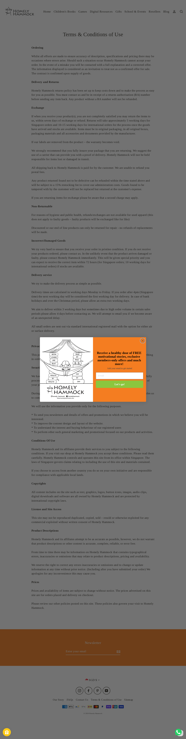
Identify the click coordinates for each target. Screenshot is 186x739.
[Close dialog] (142, 340)
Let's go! (120, 384)
